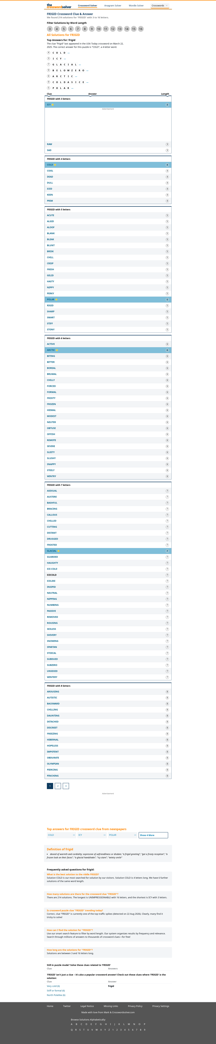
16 (140, 29)
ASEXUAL (52, 490)
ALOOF (50, 227)
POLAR (51, 299)
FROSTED (52, 544)
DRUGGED (52, 538)
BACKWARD (53, 703)
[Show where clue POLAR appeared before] (72, 88)
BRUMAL (52, 374)
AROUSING (53, 691)
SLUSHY (51, 458)
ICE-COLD (52, 568)
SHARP (50, 311)
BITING (51, 355)
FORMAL (51, 392)
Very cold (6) (53, 986)
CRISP (50, 263)
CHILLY (51, 380)
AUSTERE (52, 496)
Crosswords (158, 5)
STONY (50, 329)
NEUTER (51, 422)
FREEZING (52, 733)
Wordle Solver (136, 5)
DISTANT (51, 532)
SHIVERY (51, 634)
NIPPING (52, 598)
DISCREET (52, 727)
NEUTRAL (52, 592)
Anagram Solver (112, 5)
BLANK (51, 233)
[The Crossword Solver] (59, 6)
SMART (51, 317)
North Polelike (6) (56, 995)
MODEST (51, 416)
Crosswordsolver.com (123, 1012)
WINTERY (52, 677)
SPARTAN (52, 646)
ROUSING (52, 622)
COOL (50, 170)
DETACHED (52, 721)
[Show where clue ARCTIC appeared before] (76, 76)
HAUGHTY (52, 562)
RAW (49, 144)
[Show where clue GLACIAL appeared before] (80, 64)
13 (119, 29)
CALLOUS (52, 514)
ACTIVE (51, 343)
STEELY (50, 470)
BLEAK (50, 239)
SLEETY (51, 452)
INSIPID (51, 586)
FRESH (50, 269)
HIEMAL (51, 410)
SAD (49, 150)
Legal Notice (87, 1006)
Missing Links (111, 1006)
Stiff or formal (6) (56, 990)
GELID (50, 275)
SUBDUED (52, 658)
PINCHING (53, 775)
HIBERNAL (52, 739)
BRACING (52, 508)
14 (126, 29)
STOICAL (51, 652)
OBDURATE (53, 757)
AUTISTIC (52, 697)
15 (133, 29)
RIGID (50, 305)
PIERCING (52, 769)
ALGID (50, 221)
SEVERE (51, 446)
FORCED (51, 386)
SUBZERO (52, 664)
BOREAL (51, 367)
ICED (49, 188)
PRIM (50, 200)
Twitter (67, 1006)
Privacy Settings (160, 1006)
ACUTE (50, 215)
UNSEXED (52, 671)
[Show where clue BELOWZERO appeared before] (87, 70)
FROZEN (51, 404)
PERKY (50, 293)
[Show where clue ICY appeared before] (65, 58)
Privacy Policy (135, 1006)
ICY (49, 104)
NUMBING (53, 604)
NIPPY (50, 287)
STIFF (50, 323)
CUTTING (52, 526)
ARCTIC (51, 349)
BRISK (50, 251)
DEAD (50, 176)
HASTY (50, 281)
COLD (50, 164)
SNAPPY (51, 464)
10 (98, 29)
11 (105, 29)
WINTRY (51, 476)
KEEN (50, 194)
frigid (111, 986)
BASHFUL (52, 502)
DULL (50, 182)
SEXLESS (51, 628)
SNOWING (52, 640)
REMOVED (52, 616)
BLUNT (51, 245)
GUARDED (52, 556)
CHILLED (51, 520)
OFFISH (51, 434)
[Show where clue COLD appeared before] (69, 53)
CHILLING (52, 709)
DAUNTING (53, 715)
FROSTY (51, 398)
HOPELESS (52, 745)
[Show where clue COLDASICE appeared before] (87, 82)
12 (112, 29)
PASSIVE (51, 610)
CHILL (50, 257)
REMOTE (51, 440)
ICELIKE (51, 580)
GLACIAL (52, 550)
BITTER (51, 361)
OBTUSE (51, 428)
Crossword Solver (87, 5)
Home (50, 1006)
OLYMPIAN (53, 763)
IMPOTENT (53, 751)
